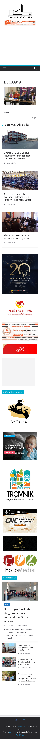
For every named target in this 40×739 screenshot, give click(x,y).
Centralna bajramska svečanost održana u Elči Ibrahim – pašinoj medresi (17, 197)
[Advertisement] (20, 46)
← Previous (6, 112)
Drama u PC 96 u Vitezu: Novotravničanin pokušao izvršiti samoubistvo (17, 155)
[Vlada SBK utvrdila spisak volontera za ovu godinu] (20, 214)
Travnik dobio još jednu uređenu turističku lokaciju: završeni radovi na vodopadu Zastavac (27, 677)
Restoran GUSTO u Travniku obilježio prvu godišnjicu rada (26, 662)
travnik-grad (23, 626)
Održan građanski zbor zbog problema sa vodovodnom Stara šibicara (18, 615)
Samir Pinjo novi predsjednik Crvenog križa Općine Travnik (26, 647)
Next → (35, 118)
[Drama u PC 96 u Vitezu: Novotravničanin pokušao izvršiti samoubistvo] (20, 131)
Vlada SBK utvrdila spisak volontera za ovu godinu (17, 237)
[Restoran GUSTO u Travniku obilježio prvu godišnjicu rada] (9, 663)
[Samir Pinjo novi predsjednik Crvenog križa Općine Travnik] (9, 649)
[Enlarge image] (35, 257)
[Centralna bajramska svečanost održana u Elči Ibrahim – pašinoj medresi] (20, 172)
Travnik (7, 604)
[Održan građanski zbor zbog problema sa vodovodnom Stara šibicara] (20, 591)
